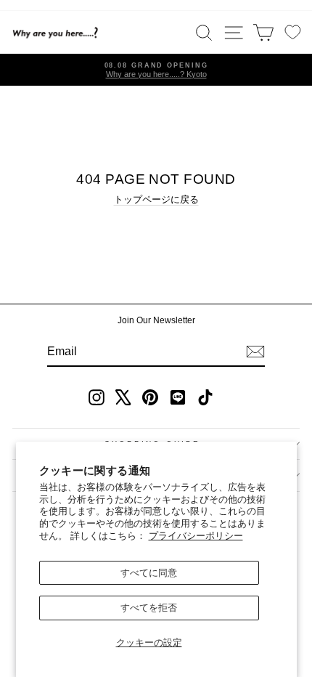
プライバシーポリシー (196, 535)
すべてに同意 (148, 572)
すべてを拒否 (148, 607)
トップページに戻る (156, 199)
